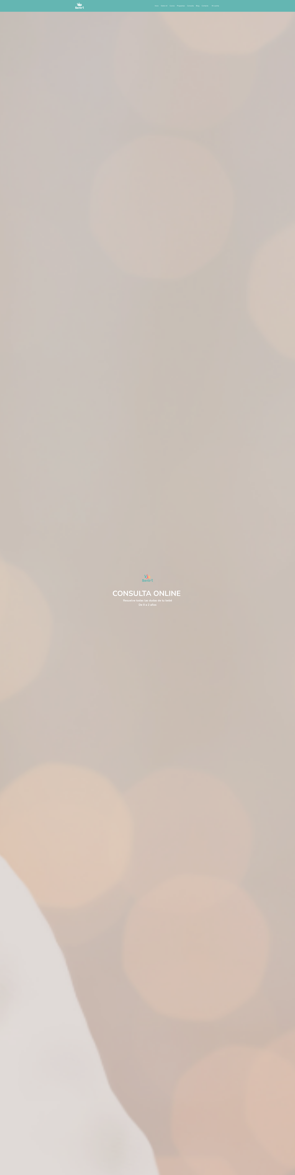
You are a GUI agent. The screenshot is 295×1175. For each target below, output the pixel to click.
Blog (197, 6)
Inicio (157, 6)
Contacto (205, 6)
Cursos (172, 6)
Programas (181, 6)
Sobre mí (164, 6)
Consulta (190, 6)
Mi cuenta (215, 6)
